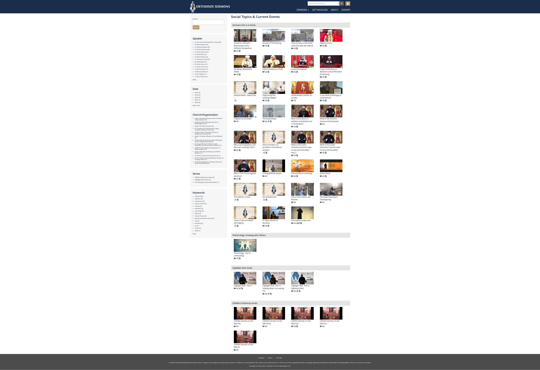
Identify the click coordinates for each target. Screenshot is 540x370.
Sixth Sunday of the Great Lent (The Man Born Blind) (302, 44)
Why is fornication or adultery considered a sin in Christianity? (301, 121)
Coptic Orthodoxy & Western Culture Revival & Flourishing (331, 72)
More (194, 80)
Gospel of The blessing (272, 43)
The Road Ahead (269, 118)
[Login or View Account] (348, 3)
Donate (345, 9)
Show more (196, 105)
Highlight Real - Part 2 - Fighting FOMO (300, 287)
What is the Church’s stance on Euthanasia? (329, 120)
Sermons (302, 9)
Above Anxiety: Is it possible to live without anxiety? (272, 147)
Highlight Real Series (242, 268)
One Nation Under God (300, 220)
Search (195, 19)
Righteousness (326, 43)
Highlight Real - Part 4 (243, 285)
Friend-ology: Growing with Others (249, 235)
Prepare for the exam (243, 118)
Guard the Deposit (299, 69)
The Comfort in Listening (301, 173)
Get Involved (320, 9)
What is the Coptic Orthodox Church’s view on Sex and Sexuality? (330, 147)
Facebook (261, 358)
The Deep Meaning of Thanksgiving (329, 198)
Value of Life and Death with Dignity (243, 221)
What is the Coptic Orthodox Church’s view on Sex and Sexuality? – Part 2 (301, 148)
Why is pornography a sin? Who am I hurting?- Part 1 (245, 146)
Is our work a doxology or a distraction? (330, 96)
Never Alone (325, 173)
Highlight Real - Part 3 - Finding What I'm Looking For (273, 288)
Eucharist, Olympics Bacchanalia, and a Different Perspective (242, 45)
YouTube (279, 358)
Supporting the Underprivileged (269, 96)
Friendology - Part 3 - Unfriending (242, 254)
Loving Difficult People (272, 173)
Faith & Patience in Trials (273, 69)
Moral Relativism (269, 197)
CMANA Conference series (244, 303)
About (334, 9)
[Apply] (341, 3)
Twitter (270, 358)
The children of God (242, 197)
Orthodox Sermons (210, 6)
